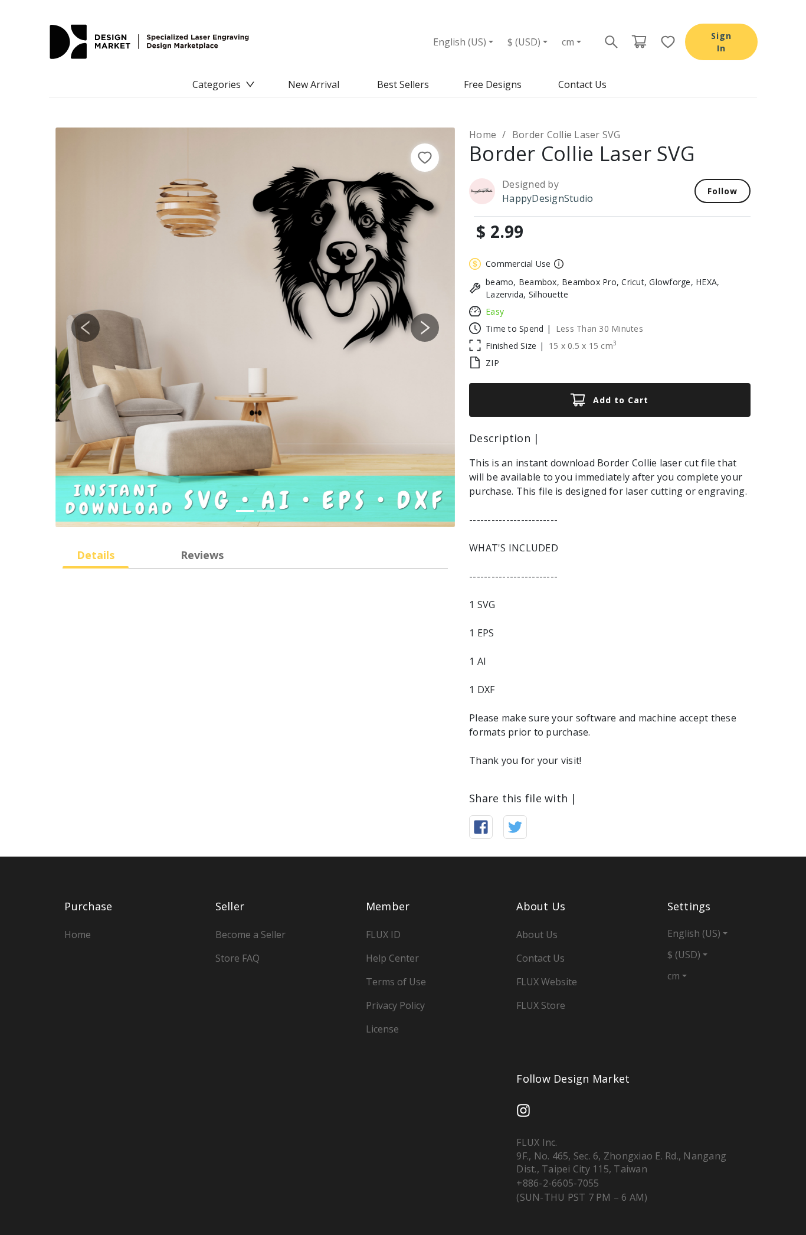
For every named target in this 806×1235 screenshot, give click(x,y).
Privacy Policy (395, 1005)
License (382, 1028)
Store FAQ (237, 958)
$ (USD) (523, 41)
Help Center (392, 958)
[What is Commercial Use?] (557, 264)
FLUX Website (546, 981)
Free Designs (493, 84)
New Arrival (313, 84)
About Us (537, 934)
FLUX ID (383, 934)
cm (568, 41)
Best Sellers (403, 84)
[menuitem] (223, 84)
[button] (85, 327)
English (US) (459, 41)
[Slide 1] (245, 511)
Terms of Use (396, 981)
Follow (722, 191)
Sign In (721, 42)
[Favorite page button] (664, 42)
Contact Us (582, 84)
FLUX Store (540, 1005)
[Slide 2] (266, 511)
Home (482, 134)
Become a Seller (250, 934)
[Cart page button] (639, 42)
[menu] (403, 84)
